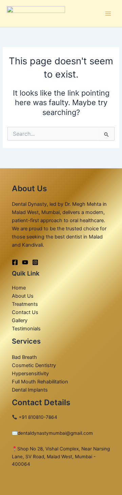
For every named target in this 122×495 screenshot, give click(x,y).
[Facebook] (15, 262)
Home (19, 288)
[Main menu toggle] (108, 13)
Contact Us (25, 312)
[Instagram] (35, 262)
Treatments (25, 304)
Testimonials (26, 329)
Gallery (19, 320)
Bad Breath (24, 357)
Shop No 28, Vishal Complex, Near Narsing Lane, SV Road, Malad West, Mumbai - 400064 (61, 456)
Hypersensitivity (30, 373)
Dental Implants (30, 390)
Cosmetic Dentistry (34, 365)
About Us (23, 296)
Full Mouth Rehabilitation (40, 382)
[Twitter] (25, 262)
